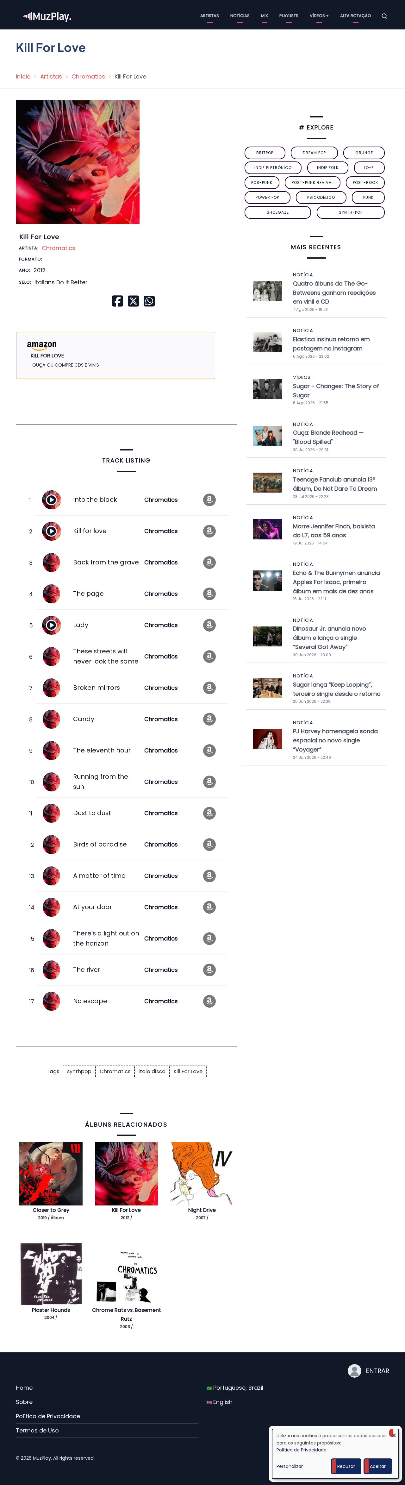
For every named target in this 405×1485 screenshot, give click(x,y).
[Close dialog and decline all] (394, 1433)
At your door (92, 907)
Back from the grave (106, 562)
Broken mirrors (96, 687)
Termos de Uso (37, 1430)
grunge (364, 152)
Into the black (95, 499)
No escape (90, 1001)
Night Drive (202, 1210)
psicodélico (321, 197)
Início (23, 76)
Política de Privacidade (48, 1416)
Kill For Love (188, 1071)
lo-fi (369, 167)
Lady (80, 624)
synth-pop (351, 212)
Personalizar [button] (290, 1466)
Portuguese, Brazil (237, 1388)
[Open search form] (384, 16)
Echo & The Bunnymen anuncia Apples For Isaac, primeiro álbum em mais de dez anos (336, 582)
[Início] (47, 16)
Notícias (240, 16)
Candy (83, 718)
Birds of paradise (100, 844)
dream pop (314, 152)
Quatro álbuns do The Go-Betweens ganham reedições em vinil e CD (334, 293)
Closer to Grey (51, 1210)
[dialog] (335, 1454)
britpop (264, 152)
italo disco (152, 1071)
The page (88, 593)
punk (368, 197)
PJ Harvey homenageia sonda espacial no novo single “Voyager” (335, 740)
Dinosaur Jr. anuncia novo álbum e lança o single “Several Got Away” (329, 638)
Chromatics (88, 76)
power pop (267, 197)
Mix (264, 16)
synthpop (79, 1071)
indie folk (328, 167)
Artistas (209, 16)
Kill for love (90, 530)
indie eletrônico (273, 167)
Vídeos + (319, 16)
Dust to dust (92, 813)
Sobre (24, 1402)
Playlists (288, 16)
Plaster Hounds (51, 1310)
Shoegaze (278, 212)
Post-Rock (365, 182)
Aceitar (378, 1466)
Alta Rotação (355, 16)
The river (86, 969)
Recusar (346, 1466)
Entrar (377, 1370)
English (222, 1402)
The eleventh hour (102, 750)
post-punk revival (312, 182)
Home (24, 1388)
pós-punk (261, 182)
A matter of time (99, 875)
